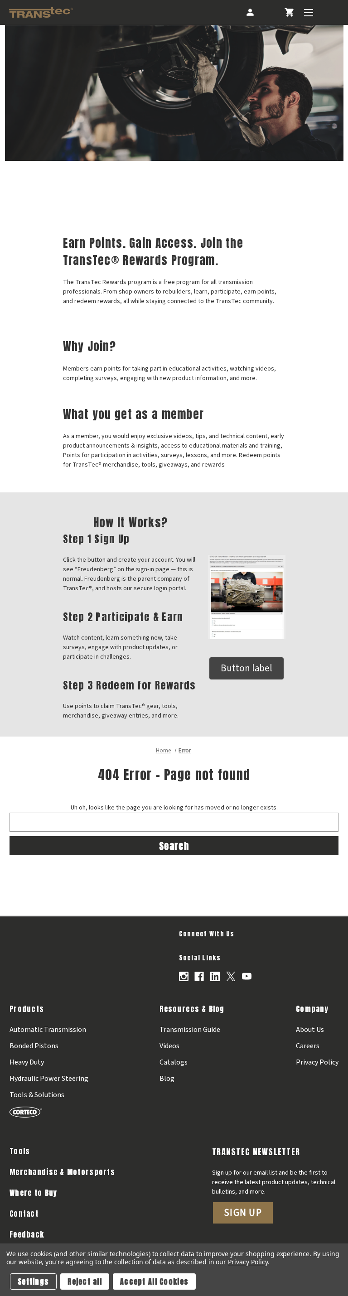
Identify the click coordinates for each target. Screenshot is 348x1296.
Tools (20, 1151)
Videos (169, 1046)
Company (312, 1008)
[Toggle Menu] (308, 12)
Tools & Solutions (37, 1095)
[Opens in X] (231, 976)
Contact (24, 1213)
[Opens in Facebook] (199, 976)
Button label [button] (246, 668)
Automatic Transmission (48, 1030)
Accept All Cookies (154, 1281)
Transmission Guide (190, 1030)
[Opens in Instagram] (183, 976)
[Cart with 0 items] (289, 12)
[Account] (249, 12)
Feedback (27, 1234)
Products (27, 1008)
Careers (307, 1046)
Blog (167, 1079)
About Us (310, 1030)
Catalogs (174, 1062)
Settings (33, 1281)
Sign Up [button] (243, 1212)
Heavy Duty (27, 1062)
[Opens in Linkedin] (215, 976)
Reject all (85, 1281)
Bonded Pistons (34, 1046)
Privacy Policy (317, 1062)
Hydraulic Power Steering (49, 1079)
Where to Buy (33, 1192)
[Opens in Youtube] (246, 976)
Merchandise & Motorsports (62, 1171)
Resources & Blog (192, 1008)
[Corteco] (49, 1111)
